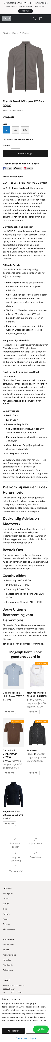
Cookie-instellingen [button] (25, 1038)
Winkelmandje (15, 870)
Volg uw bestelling (16, 859)
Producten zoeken (15, 845)
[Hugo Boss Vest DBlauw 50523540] (13, 793)
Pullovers (6, 914)
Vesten (25, 33)
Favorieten (35, 857)
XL (15, 129)
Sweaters (6, 924)
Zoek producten (8, 944)
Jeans (5, 909)
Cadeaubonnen (8, 970)
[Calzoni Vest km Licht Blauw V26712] (13, 675)
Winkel (15, 33)
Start (5, 33)
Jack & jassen (8, 893)
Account (6, 949)
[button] (25, 11)
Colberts (6, 898)
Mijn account (35, 843)
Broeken (6, 903)
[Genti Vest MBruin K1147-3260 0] (25, 66)
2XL (25, 129)
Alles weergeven (9, 929)
